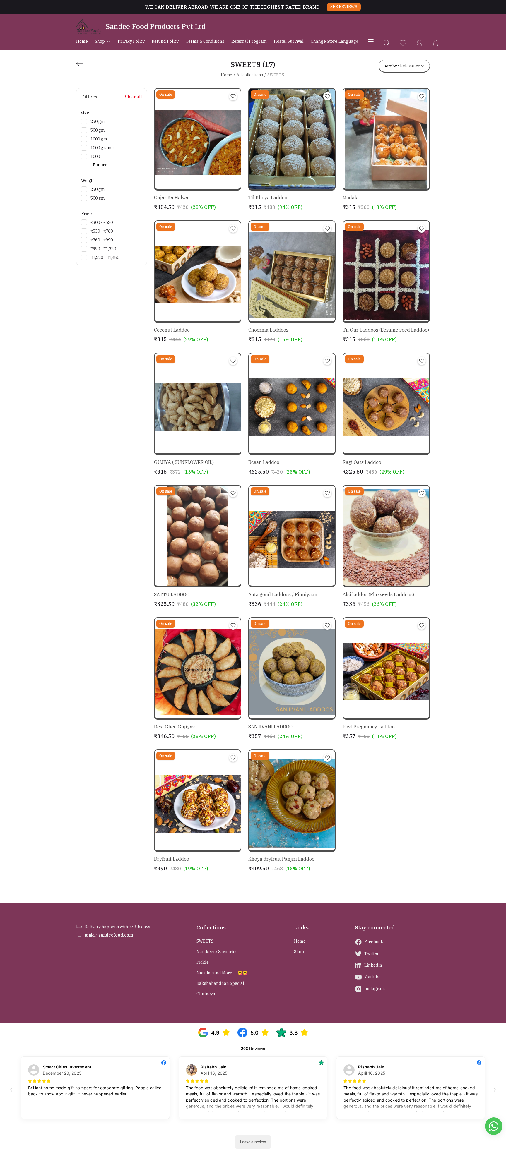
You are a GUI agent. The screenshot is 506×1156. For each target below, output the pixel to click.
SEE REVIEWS (343, 6)
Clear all (133, 96)
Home (82, 41)
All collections (250, 74)
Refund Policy (165, 41)
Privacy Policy (131, 41)
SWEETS (204, 941)
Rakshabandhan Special (220, 983)
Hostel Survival (289, 41)
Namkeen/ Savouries (216, 951)
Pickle (202, 962)
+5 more (98, 164)
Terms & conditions (205, 41)
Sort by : (402, 65)
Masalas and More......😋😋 (221, 972)
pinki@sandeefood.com (108, 935)
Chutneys (205, 994)
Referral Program (249, 41)
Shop (100, 41)
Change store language (334, 41)
